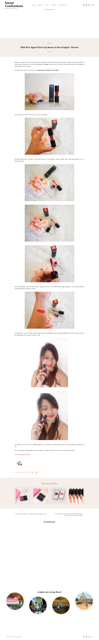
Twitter (28, 454)
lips (50, 51)
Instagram (23, 454)
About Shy (40, 5)
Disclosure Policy (49, 9)
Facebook (17, 454)
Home (34, 5)
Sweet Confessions (14, 4)
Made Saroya (16, 637)
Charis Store (35, 115)
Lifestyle (54, 5)
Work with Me (62, 5)
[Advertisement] (49, 21)
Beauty (47, 5)
